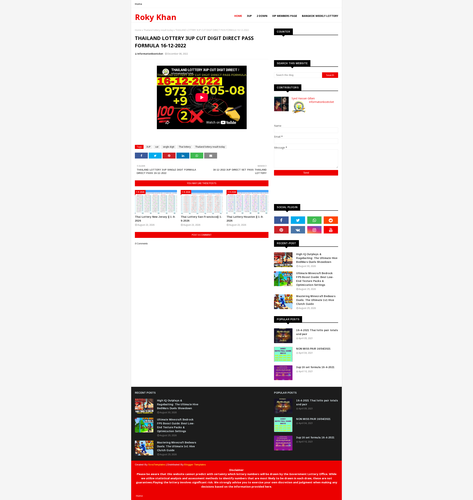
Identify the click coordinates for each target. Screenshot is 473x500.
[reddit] (331, 220)
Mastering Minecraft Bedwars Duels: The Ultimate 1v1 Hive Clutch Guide (315, 300)
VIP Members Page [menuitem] (284, 16)
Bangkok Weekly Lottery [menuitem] (320, 16)
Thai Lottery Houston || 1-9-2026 (245, 218)
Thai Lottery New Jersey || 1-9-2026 (155, 218)
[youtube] (331, 230)
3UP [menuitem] (249, 16)
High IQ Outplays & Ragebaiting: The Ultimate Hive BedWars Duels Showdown (316, 258)
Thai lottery (185, 146)
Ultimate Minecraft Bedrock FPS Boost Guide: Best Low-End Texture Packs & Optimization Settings (315, 279)
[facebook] (281, 220)
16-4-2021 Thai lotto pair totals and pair (317, 332)
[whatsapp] (314, 220)
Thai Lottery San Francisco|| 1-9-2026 (201, 218)
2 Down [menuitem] (262, 16)
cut (156, 146)
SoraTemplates (156, 464)
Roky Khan (155, 17)
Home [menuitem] (238, 16)
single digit (168, 146)
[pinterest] (281, 230)
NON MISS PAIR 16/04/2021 (313, 348)
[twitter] (298, 220)
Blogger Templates (195, 464)
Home (138, 4)
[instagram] (314, 230)
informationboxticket (150, 53)
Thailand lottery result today (158, 30)
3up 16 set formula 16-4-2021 (315, 367)
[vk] (298, 230)
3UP (148, 146)
